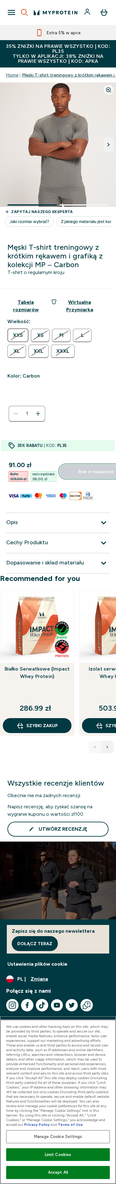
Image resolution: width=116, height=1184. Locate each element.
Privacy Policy (37, 1124)
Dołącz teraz (34, 943)
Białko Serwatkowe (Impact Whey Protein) (37, 672)
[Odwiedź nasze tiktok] (42, 1005)
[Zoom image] (109, 90)
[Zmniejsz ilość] (16, 413)
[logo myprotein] (55, 12)
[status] (27, 413)
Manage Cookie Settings (58, 1136)
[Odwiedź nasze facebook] (27, 1005)
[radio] (17, 335)
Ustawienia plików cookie (37, 964)
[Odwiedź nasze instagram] (12, 1005)
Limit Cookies (58, 1154)
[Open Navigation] (11, 12)
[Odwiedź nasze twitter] (72, 1005)
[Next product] (107, 747)
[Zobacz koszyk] (104, 12)
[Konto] (87, 12)
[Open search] (24, 12)
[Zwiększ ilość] (38, 413)
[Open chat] (86, 1005)
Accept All (58, 1172)
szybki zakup (42, 725)
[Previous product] (95, 747)
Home (12, 74)
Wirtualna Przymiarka (79, 305)
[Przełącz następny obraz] (109, 144)
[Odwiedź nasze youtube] (57, 1005)
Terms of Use (70, 1124)
